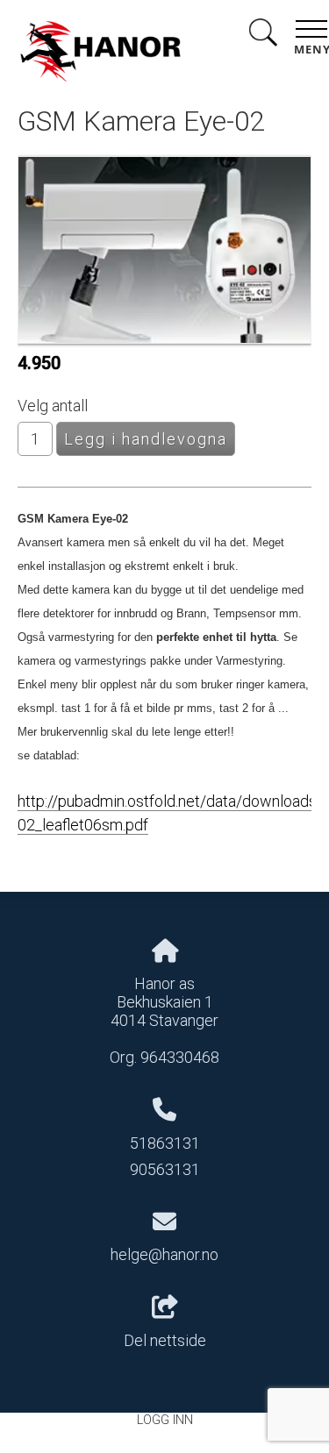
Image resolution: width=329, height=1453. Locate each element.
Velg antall (53, 405)
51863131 (165, 1143)
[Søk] (263, 35)
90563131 (165, 1169)
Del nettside (165, 1340)
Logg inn (165, 1420)
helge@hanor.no (164, 1254)
